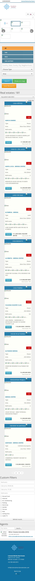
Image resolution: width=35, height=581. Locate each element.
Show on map (19, 81)
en (28, 14)
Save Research (9, 86)
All (5, 48)
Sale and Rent (9, 61)
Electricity (5, 505)
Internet (4, 498)
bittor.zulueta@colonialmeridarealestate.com (21, 536)
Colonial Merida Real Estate (28, 1)
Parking (4, 503)
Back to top (17, 571)
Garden (4, 507)
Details (8, 142)
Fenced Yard (6, 496)
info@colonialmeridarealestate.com (18, 567)
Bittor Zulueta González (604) (19, 532)
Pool (3, 511)
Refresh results (17, 519)
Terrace (4, 509)
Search (7, 81)
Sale (6, 52)
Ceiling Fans (6, 514)
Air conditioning (7, 500)
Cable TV (5, 516)
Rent (6, 57)
